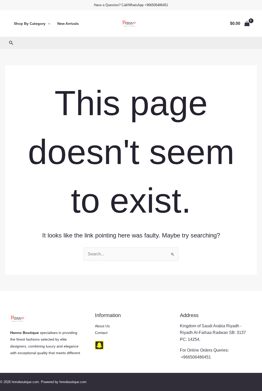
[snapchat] (99, 345)
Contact (101, 333)
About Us (102, 326)
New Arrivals (68, 23)
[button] (48, 23)
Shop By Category (30, 23)
